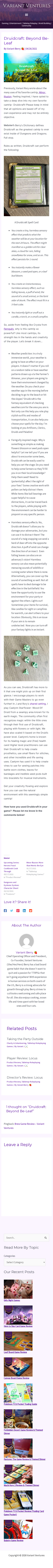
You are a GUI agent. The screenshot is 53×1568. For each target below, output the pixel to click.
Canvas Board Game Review (16, 1378)
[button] (26, 14)
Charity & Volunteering (16, 1043)
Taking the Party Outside (25, 1039)
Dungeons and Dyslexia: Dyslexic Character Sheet (11, 885)
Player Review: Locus (22, 1058)
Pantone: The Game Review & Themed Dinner (24, 1459)
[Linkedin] (24, 910)
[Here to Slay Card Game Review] (18, 1315)
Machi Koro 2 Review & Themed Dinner (21, 1485)
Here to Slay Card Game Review (18, 1326)
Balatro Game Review (13, 1540)
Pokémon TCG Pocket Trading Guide (20, 1404)
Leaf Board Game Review (15, 1352)
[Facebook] (5, 910)
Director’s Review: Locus (25, 1077)
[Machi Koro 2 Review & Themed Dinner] (18, 1474)
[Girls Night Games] (18, 1289)
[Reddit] (30, 910)
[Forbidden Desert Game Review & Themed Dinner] (18, 1418)
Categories (9, 1256)
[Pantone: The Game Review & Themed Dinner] (18, 1448)
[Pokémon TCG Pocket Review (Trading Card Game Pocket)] (18, 1500)
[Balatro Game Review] (18, 1529)
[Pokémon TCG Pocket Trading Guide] (18, 1393)
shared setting (38, 703)
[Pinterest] (17, 910)
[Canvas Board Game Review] (18, 1367)
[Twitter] (11, 910)
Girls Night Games (12, 1300)
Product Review (14, 1062)
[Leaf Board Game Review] (18, 1341)
